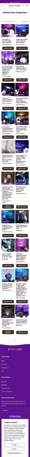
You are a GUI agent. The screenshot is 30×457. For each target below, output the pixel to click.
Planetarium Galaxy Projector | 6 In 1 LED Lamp (21, 68)
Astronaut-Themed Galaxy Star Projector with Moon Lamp (7, 129)
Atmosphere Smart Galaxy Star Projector (7, 41)
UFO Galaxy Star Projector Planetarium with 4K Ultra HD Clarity (8, 323)
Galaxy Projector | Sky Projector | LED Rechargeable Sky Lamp (7, 158)
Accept (14, 445)
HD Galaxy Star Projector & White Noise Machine (21, 189)
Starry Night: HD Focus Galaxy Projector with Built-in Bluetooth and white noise (21, 159)
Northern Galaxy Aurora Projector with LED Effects (22, 321)
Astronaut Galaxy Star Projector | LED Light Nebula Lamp (22, 129)
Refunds (4, 381)
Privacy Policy (9, 440)
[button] (2, 5)
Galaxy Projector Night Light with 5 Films (22, 227)
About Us (4, 364)
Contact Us (5, 368)
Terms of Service (6, 392)
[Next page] (20, 340)
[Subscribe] (27, 410)
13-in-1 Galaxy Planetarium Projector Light (7, 255)
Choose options (8, 206)
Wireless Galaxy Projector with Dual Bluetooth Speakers (7, 286)
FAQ (2, 371)
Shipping (4, 385)
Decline (14, 449)
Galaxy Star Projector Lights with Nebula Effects (7, 227)
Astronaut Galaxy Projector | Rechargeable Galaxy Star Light (22, 100)
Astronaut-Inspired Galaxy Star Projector (7, 99)
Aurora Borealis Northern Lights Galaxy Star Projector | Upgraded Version (7, 70)
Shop (3, 361)
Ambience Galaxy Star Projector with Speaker (22, 41)
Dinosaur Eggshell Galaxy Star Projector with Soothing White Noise (21, 257)
